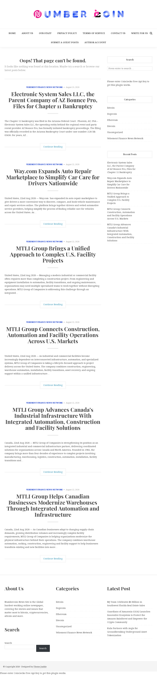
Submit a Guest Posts (65, 42)
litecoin (111, 126)
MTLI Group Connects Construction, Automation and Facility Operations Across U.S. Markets (53, 335)
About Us (27, 33)
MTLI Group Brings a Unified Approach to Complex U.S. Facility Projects (53, 254)
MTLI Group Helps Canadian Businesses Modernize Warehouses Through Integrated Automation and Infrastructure (53, 505)
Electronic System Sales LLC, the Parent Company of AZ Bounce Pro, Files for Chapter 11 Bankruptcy (52, 100)
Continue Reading (53, 146)
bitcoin (111, 108)
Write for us (139, 33)
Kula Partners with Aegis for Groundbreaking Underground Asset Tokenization (127, 632)
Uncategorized (115, 132)
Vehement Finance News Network (44, 87)
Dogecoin (112, 114)
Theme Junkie (40, 667)
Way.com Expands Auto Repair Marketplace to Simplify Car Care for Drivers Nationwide (53, 177)
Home (12, 33)
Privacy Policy (67, 33)
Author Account (95, 42)
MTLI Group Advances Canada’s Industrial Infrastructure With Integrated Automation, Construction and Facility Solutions (52, 418)
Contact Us (118, 33)
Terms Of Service (94, 33)
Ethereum (112, 120)
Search (8, 643)
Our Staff (45, 33)
